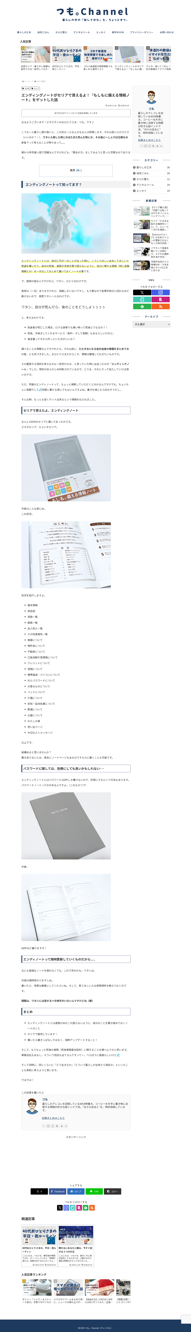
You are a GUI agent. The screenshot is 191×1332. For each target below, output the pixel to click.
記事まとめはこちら (53, 1118)
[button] (165, 59)
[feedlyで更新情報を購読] (61, 1126)
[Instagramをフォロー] (48, 1126)
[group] (35, 59)
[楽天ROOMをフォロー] (57, 1126)
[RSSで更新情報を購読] (66, 1126)
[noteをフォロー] (53, 1126)
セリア (36, 88)
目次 (72, 170)
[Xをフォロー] (44, 1126)
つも (45, 1099)
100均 (27, 88)
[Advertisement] (75, 1158)
